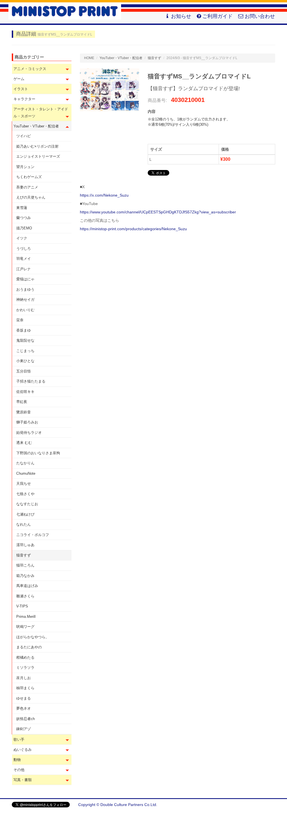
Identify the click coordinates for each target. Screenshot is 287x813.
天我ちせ (23, 483)
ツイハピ (23, 136)
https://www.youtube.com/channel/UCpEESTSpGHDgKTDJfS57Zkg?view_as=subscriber (158, 212)
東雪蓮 (21, 208)
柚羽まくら (25, 688)
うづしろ (23, 248)
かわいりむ (25, 310)
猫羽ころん (25, 565)
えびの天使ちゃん (30, 197)
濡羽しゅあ (25, 545)
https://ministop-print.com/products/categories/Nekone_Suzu (133, 229)
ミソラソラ (25, 667)
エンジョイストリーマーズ (38, 156)
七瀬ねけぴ (25, 514)
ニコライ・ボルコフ (32, 535)
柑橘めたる (25, 657)
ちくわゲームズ (29, 177)
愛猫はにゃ (25, 279)
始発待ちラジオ (29, 432)
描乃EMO (24, 228)
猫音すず (23, 555)
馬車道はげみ (27, 586)
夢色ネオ (23, 708)
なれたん (23, 524)
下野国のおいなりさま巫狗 (38, 453)
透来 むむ (24, 443)
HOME (89, 58)
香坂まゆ (23, 330)
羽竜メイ (23, 259)
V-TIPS (22, 606)
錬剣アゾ (23, 729)
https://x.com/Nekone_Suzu (104, 195)
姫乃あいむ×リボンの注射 (37, 146)
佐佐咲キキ (25, 392)
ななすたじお (27, 504)
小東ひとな (25, 361)
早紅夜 (21, 402)
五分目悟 (23, 371)
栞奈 (20, 320)
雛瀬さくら (25, 596)
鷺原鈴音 (23, 412)
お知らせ (181, 16)
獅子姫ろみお (27, 422)
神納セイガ (25, 299)
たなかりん (25, 463)
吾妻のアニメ (27, 187)
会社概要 (267, 804)
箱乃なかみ (25, 576)
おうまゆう (25, 289)
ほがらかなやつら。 (32, 637)
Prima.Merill (26, 616)
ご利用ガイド (217, 16)
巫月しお (23, 678)
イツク (21, 238)
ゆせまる (23, 698)
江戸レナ (23, 269)
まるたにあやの (29, 647)
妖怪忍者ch (25, 719)
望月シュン (25, 167)
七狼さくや (25, 494)
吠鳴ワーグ (25, 627)
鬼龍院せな (25, 340)
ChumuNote (25, 473)
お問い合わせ (260, 16)
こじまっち (25, 351)
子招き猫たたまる (30, 381)
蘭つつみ (23, 218)
